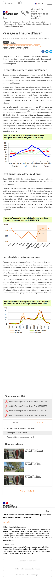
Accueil (6, 22)
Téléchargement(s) (15, 396)
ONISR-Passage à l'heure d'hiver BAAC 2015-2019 (28, 411)
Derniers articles (14, 444)
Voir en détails (26, 491)
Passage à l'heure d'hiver (14, 26)
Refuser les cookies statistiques (27, 575)
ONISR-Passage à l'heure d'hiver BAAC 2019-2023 (28, 406)
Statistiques (9, 545)
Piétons (37, 45)
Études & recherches (20, 22)
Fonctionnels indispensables (15, 527)
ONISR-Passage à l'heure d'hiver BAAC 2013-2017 (28, 415)
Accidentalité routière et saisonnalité (20, 437)
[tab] (15, 422)
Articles (39, 423)
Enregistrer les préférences (27, 561)
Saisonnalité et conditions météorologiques (34, 24)
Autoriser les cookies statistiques (27, 569)
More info (6, 522)
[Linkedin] (46, 51)
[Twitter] (50, 51)
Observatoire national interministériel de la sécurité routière (39, 14)
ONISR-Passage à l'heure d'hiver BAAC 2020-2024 (28, 402)
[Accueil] (10, 13)
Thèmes (15, 423)
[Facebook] (43, 51)
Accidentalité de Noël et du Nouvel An (21, 428)
